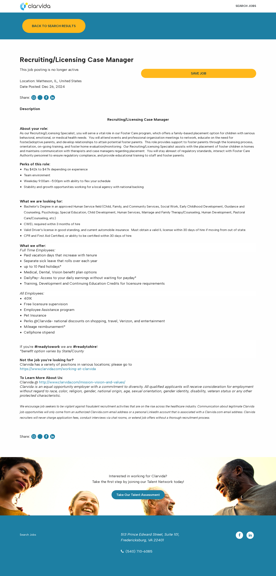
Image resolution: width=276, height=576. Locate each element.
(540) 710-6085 (139, 551)
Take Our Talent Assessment (138, 495)
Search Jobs (246, 6)
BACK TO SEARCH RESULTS (54, 26)
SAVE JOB (198, 73)
